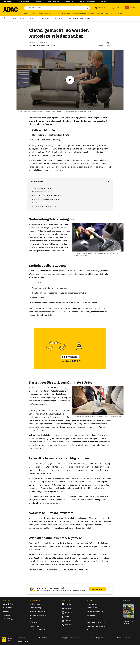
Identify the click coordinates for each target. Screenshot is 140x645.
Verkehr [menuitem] (109, 14)
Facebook (68, 604)
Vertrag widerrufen (123, 638)
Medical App (7, 608)
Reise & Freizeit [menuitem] (45, 14)
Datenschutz (43, 638)
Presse (89, 630)
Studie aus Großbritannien (47, 152)
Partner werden (92, 608)
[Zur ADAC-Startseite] (10, 9)
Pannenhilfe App (8, 604)
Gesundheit (103, 2)
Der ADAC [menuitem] (118, 14)
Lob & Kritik (91, 615)
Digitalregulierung (98, 638)
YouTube (68, 608)
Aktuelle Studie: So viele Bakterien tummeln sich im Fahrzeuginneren (58, 569)
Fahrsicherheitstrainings (38, 615)
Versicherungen (35, 604)
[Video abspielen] (70, 80)
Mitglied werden (24, 2)
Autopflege (58, 18)
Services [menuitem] (99, 14)
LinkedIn (68, 621)
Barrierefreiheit (23, 641)
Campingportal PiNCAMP (38, 630)
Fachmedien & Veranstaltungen (97, 626)
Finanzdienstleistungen (38, 611)
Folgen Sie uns (66, 600)
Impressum (22, 638)
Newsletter (91, 619)
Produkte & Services (35, 600)
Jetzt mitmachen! (97, 589)
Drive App (6, 611)
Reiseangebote (35, 626)
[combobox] (57, 8)
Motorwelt (126, 600)
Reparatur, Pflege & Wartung (39, 18)
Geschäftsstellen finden (95, 611)
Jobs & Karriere (92, 604)
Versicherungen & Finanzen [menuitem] (83, 14)
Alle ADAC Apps (8, 619)
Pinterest (68, 625)
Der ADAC (90, 600)
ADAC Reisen (38, 2)
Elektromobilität (68, 2)
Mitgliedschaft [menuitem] (30, 14)
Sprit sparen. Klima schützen (86, 2)
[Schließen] (109, 587)
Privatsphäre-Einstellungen (69, 638)
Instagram (68, 612)
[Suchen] (87, 7)
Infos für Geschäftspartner (96, 622)
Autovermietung (35, 608)
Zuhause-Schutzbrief (52, 2)
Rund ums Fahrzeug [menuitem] (62, 14)
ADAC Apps (6, 600)
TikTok (67, 617)
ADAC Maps (33, 622)
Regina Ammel (50, 45)
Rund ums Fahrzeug (17, 18)
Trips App (6, 615)
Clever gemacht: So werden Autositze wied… (83, 18)
